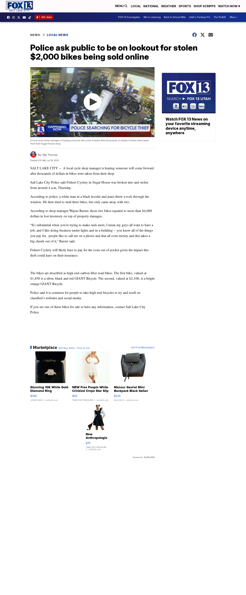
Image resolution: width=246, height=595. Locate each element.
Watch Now (228, 6)
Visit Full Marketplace (143, 347)
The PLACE (220, 17)
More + (234, 17)
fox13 (19, 17)
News (35, 35)
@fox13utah (30, 17)
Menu (119, 6)
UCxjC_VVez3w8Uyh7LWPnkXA (25, 17)
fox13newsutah (9, 17)
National (151, 6)
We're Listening (152, 17)
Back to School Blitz (175, 17)
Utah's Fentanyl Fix (199, 17)
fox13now (14, 17)
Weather (168, 6)
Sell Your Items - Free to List (74, 348)
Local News (57, 35)
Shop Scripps (205, 6)
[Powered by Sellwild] (149, 457)
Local (136, 6)
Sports (185, 6)
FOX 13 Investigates (129, 17)
